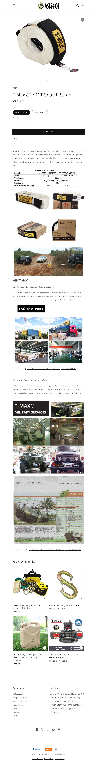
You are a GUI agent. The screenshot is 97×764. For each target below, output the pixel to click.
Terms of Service (37, 759)
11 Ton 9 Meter (21, 112)
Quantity (16, 118)
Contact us (17, 712)
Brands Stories (18, 705)
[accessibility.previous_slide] (43, 80)
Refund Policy (49, 759)
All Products (18, 694)
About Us (16, 708)
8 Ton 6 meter (39, 112)
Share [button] (18, 139)
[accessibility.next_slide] (54, 80)
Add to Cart (48, 131)
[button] (77, 5)
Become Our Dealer (20, 701)
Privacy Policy (60, 759)
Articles (16, 716)
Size (14, 107)
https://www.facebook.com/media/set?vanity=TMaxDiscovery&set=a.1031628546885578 (55, 550)
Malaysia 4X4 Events (21, 697)
